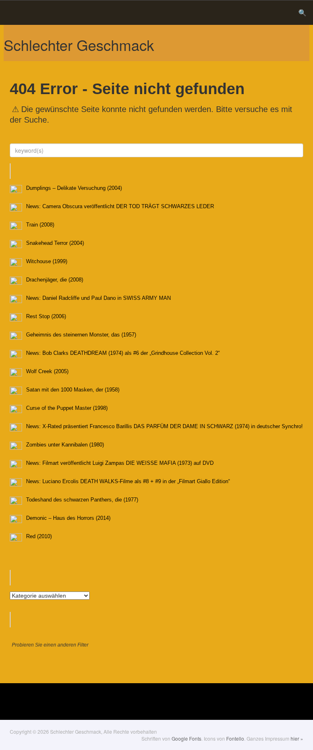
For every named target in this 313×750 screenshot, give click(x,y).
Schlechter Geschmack (79, 44)
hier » (297, 738)
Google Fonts (186, 738)
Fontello (235, 738)
